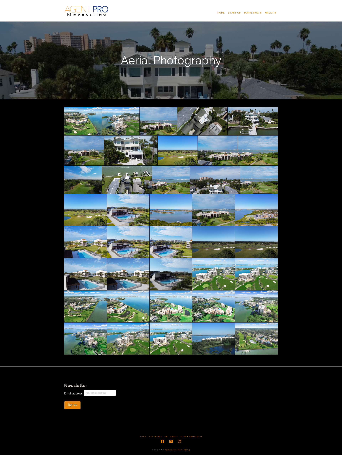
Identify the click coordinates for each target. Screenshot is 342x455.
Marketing (155, 437)
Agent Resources (191, 437)
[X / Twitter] (171, 441)
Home (142, 437)
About (174, 437)
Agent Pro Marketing (177, 450)
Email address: (74, 393)
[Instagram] (179, 441)
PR (166, 437)
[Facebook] (162, 441)
